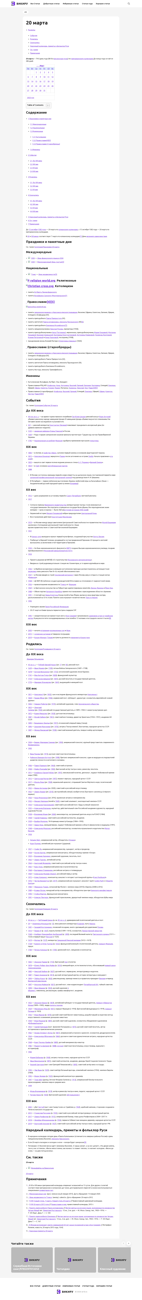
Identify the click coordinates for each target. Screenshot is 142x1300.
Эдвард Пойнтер (41, 704)
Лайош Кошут (39, 978)
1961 (51, 717)
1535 (30, 431)
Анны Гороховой (51, 337)
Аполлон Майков (41, 984)
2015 (30, 634)
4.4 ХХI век (34, 211)
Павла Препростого (54, 318)
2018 (30, 1120)
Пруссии (49, 937)
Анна (58, 385)
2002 (30, 1107)
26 (52, 86)
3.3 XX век (34, 190)
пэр (66, 962)
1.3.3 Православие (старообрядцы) (46, 144)
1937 (30, 575)
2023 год (30, 98)
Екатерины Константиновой (65, 335)
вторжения (45, 630)
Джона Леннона (97, 588)
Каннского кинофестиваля (101, 890)
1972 (30, 877)
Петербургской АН (91, 984)
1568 (30, 934)
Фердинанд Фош (41, 1009)
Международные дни (37, 1194)
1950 (53, 713)
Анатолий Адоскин (41, 1124)
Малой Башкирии (109, 522)
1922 (30, 788)
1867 (57, 1033)
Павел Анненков (40, 975)
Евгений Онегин (96, 462)
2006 (53, 814)
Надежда (72, 388)
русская (60, 1046)
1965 (30, 867)
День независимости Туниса (40, 1197)
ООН (33, 258)
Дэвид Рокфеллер (41, 1117)
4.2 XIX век (34, 204)
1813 (52, 975)
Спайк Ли (38, 849)
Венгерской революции (37, 981)
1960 (52, 766)
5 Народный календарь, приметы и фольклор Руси (48, 217)
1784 (30, 950)
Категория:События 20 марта (46, 405)
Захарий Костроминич (43, 927)
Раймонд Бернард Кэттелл (41, 757)
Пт (44, 69)
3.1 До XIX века (36, 182)
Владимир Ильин (41, 814)
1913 (74, 1080)
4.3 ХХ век (34, 208)
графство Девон (49, 453)
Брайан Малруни (41, 821)
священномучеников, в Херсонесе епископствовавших (55, 312)
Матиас (37, 940)
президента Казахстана (80, 637)
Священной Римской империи (69, 940)
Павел (91, 388)
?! (66, 296)
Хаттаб (41, 1107)
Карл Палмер (35, 843)
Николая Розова (56, 329)
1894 (30, 978)
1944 (30, 825)
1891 (48, 1061)
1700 (54, 950)
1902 (40, 710)
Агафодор (51, 385)
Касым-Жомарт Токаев (43, 637)
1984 (50, 782)
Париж (62, 456)
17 (44, 81)
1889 (55, 1042)
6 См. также (32, 220)
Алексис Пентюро (41, 897)
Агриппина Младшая (40, 924)
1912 (30, 496)
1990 (60, 742)
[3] (56, 274)
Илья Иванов (39, 1015)
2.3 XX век (34, 168)
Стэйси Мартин (40, 894)
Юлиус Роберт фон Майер (44, 965)
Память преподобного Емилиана (42, 1216)
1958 (54, 730)
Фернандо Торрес (41, 887)
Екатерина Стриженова (43, 870)
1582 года (42, 229)
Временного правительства (55, 505)
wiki (25, 12)
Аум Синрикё (71, 616)
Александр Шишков (42, 679)
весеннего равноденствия (96, 236)
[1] (81, 236)
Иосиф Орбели (40, 717)
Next (129, 1243)
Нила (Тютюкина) (59, 332)
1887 (30, 717)
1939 (30, 821)
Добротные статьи (51, 4)
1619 (30, 940)
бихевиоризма (33, 745)
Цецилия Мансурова (42, 727)
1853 (30, 707)
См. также (34, 50)
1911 (30, 773)
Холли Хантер (39, 853)
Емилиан (111, 385)
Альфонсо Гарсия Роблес (44, 773)
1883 (30, 971)
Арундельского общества (88, 704)
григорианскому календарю (82, 59)
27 (28, 90)
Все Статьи (35, 4)
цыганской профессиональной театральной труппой (51, 477)
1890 (30, 723)
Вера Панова (35, 754)
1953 (30, 1027)
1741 (30, 675)
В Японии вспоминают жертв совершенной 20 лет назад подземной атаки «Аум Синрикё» (65, 1225)
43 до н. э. (32, 665)
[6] (82, 322)
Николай (80, 388)
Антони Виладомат (42, 672)
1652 (57, 944)
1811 (30, 694)
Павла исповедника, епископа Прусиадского (60, 322)
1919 (30, 522)
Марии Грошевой (100, 332)
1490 (66, 934)
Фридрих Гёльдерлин (35, 659)
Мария (57, 388)
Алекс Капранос (40, 877)
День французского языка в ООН (50, 258)
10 (44, 77)
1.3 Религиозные (36, 131)
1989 (30, 890)
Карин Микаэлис (40, 713)
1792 (30, 441)
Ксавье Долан (39, 890)
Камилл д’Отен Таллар (43, 944)
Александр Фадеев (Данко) (45, 874)
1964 (30, 863)
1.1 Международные (38, 124)
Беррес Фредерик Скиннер (44, 742)
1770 (30, 682)
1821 (52, 984)
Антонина (65, 385)
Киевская (32, 577)
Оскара (72, 840)
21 (32, 86)
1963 (30, 860)
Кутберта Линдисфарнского (45, 292)
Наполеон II (38, 694)
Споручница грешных (67, 341)
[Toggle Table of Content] (46, 105)
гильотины (94, 441)
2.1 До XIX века (36, 161)
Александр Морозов (42, 828)
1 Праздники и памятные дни (39, 119)
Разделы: (31, 30)
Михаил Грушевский (54, 513)
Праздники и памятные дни (49, 242)
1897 (30, 730)
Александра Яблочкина (43, 1036)
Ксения (51, 388)
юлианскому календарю (68, 229)
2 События (32, 155)
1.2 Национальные (37, 128)
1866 (57, 1036)
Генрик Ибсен (39, 698)
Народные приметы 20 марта (41, 1231)
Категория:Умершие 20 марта (46, 909)
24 (44, 86)
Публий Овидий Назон (47, 665)
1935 (30, 808)
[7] (66, 325)
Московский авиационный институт (58, 551)
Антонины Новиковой (85, 335)
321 (29, 425)
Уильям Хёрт (35, 840)
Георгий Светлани (37, 1065)
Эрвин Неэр (38, 825)
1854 (30, 466)
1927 (54, 1124)
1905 (30, 748)
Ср (36, 69)
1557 (45, 940)
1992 (30, 601)
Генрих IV (37, 931)
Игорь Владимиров (37, 1091)
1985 (53, 769)
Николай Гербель (41, 971)
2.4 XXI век (34, 171)
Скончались (35, 43)
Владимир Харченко (42, 856)
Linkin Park (99, 881)
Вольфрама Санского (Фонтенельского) (50, 296)
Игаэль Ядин (39, 782)
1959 (30, 856)
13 (28, 81)
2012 (30, 1113)
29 (36, 90)
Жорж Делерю (40, 1076)
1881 (50, 1021)
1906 (50, 698)
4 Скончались (33, 195)
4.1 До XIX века (36, 201)
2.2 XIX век (34, 164)
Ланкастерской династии (92, 931)
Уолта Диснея (98, 537)
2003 (30, 630)
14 (32, 81)
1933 (30, 554)
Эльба (90, 456)
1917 (30, 499)
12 (52, 77)
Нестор (31, 394)
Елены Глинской (56, 431)
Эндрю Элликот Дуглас (43, 1033)
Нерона (92, 924)
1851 (52, 1009)
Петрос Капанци (40, 950)
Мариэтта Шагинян (41, 1046)
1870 (49, 1015)
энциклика (32, 571)
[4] (49, 301)
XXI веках (35, 236)
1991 (30, 595)
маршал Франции (106, 944)
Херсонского (64, 1139)
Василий (73, 385)
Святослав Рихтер (41, 779)
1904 (30, 742)
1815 (30, 456)
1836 (30, 704)
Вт (32, 69)
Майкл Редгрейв (40, 769)
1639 (30, 668)
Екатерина (96, 385)
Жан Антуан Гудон (41, 675)
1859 (52, 1003)
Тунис (33, 274)
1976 (56, 727)
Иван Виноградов (37, 1061)
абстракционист (73, 1095)
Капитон (44, 388)
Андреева (74, 483)
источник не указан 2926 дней (76, 510)
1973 (46, 754)
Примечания (35, 53)
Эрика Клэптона (51, 595)
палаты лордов (56, 1005)
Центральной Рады (89, 513)
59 (29, 924)
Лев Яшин (38, 1070)
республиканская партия (57, 466)
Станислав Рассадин (42, 1113)
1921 (30, 531)
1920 (45, 1095)
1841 (55, 679)
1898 (30, 988)
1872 (30, 713)
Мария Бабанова (36, 1057)
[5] (53, 301)
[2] (63, 262)
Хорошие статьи (103, 4)
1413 (30, 931)
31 (44, 90)
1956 (30, 584)
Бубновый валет (35, 1023)
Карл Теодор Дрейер (42, 1042)
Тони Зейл (38, 1080)
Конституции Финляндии (62, 517)
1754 (30, 679)
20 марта (29, 1174)
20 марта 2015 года (41, 1204)
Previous (123, 1243)
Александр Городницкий (44, 805)
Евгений (80, 385)
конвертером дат (46, 1190)
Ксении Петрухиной (35, 337)
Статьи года (87, 4)
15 (36, 81)
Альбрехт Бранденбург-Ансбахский (48, 934)
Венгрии (102, 978)
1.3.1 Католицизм (39, 137)
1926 (30, 798)
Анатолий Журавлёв (42, 863)
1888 (30, 469)
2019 (30, 637)
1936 (30, 569)
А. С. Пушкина (83, 462)
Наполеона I (92, 694)
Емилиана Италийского (55, 325)
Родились (34, 39)
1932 (30, 801)
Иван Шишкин (39, 988)
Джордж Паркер (40, 962)
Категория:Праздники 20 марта (47, 247)
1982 (30, 1046)
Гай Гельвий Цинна (45, 920)
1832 (49, 694)
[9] (85, 1142)
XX (28, 236)
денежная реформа (42, 431)
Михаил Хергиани (41, 801)
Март (42, 66)
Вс (52, 69)
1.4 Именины (35, 150)
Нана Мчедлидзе (41, 798)
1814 (59, 965)
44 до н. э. (32, 920)
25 (48, 86)
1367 (46, 931)
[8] (110, 618)
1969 (30, 588)
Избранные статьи (71, 4)
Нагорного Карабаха (54, 591)
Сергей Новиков (40, 818)
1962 (30, 1033)
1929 (30, 1009)
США (37, 466)
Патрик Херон (35, 1095)
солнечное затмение (42, 634)
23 (40, 86)
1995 (30, 616)
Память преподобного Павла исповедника (46, 1208)
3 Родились (32, 177)
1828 (54, 675)
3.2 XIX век (34, 186)
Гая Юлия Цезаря (79, 417)
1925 (30, 792)
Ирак (68, 630)
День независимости (46, 274)
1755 (55, 672)
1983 (30, 1052)
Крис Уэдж (38, 867)
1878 (30, 965)
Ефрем (37, 388)
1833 (30, 462)
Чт (40, 69)
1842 (30, 962)
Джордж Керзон (40, 1003)
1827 (52, 971)
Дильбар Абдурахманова (44, 1120)
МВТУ (68, 548)
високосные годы (61, 59)
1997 (54, 779)
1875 (74, 1027)
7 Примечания (33, 224)
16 (40, 81)
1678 (30, 672)
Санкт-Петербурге (74, 496)
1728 (30, 944)
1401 (30, 927)
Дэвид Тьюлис (40, 860)
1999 (30, 1086)
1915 (30, 779)
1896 (30, 727)
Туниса (63, 584)
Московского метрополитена (79, 560)
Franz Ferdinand (99, 877)
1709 (50, 668)
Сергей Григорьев (41, 1027)
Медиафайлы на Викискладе (42, 1168)
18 (48, 81)
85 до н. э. (62, 920)
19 (52, 81)
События (33, 35)
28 (32, 90)
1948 (30, 581)
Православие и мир (58, 1204)
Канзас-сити (36, 537)
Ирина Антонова (41, 788)
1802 (50, 978)
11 (48, 77)
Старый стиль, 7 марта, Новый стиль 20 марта (51, 1201)
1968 (30, 870)
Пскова (100, 927)
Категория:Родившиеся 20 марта (48, 649)
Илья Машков (39, 1021)
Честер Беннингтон (41, 881)
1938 (30, 814)
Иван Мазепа (39, 668)
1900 (48, 1057)
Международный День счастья (49, 262)
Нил (86, 388)
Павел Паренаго (40, 766)
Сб (48, 69)
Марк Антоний (105, 417)
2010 (51, 792)
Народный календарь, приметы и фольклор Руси (49, 46)
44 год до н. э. (33, 417)
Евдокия (87, 385)
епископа (55, 1139)
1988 (30, 591)
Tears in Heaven (92, 597)
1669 (30, 435)
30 (40, 90)
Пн (28, 69)
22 (36, 86)
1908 (30, 769)
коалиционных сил (57, 630)
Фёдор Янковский (41, 730)
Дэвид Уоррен (39, 792)
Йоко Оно (109, 588)
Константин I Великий (58, 425)
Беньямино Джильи (42, 723)
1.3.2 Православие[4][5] (41, 140)
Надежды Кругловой (103, 335)
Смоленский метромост (64, 575)
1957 (55, 723)
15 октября (33, 229)
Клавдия (80, 924)
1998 (57, 757)
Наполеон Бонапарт (42, 456)
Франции (58, 441)
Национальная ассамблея (44, 441)
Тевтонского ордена (101, 934)
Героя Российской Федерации (57, 607)
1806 (30, 453)
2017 (55, 881)
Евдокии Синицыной (45, 335)
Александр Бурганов (42, 808)
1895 (75, 1065)
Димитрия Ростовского (52, 1210)
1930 (30, 548)
